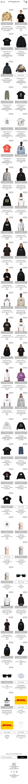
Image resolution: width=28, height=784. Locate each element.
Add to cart (21, 75)
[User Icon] (23, 2)
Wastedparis (21, 510)
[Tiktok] (16, 771)
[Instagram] (14, 771)
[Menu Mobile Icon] (2, 2)
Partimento (21, 51)
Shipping (21, 710)
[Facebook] (11, 771)
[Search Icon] (5, 2)
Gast (21, 585)
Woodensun (7, 486)
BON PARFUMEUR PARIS (7, 710)
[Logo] (14, 2)
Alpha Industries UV (7, 26)
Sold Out (7, 23)
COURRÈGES (21, 535)
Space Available (21, 685)
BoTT (21, 660)
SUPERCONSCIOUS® (21, 26)
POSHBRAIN (7, 435)
